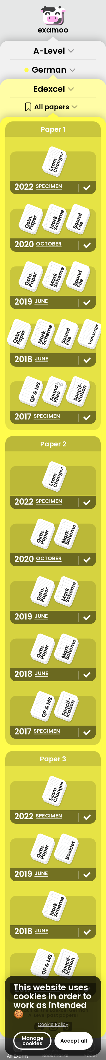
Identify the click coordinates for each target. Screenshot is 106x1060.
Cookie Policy (53, 1024)
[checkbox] (53, 69)
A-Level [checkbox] (49, 51)
